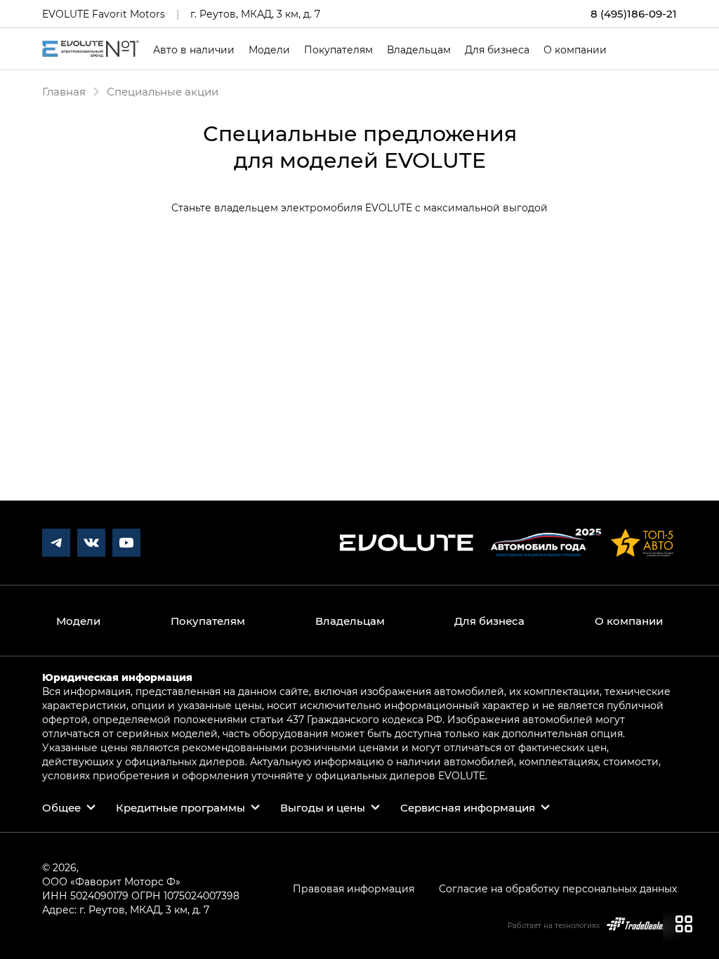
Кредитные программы (180, 807)
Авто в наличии (194, 50)
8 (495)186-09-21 (634, 13)
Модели (269, 50)
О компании (575, 50)
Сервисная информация (467, 807)
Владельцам (419, 50)
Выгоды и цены (322, 807)
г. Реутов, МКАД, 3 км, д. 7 (255, 13)
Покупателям (338, 50)
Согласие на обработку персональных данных (558, 888)
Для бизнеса (497, 50)
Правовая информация (353, 888)
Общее (61, 807)
